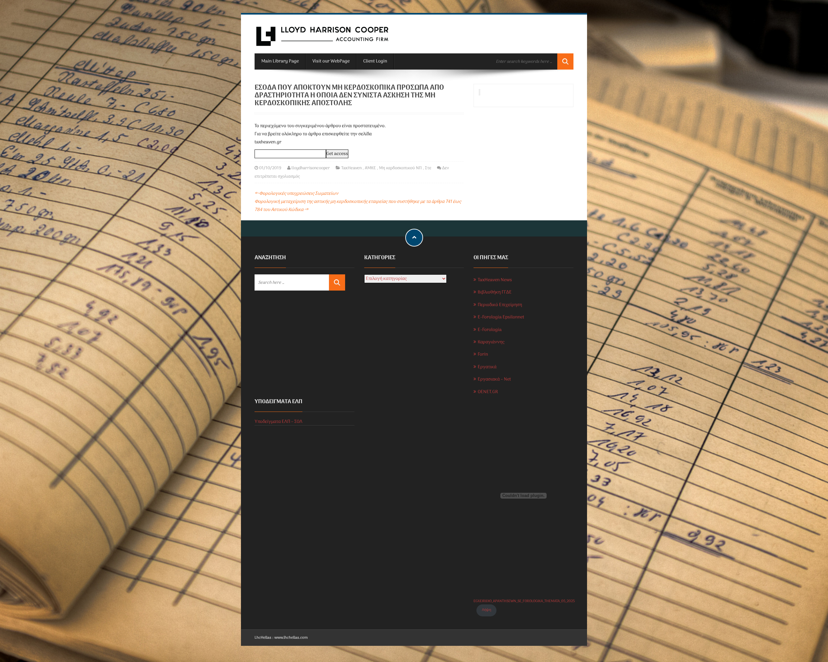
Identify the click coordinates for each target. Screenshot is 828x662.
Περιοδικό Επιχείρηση (500, 305)
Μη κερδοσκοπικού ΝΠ (400, 168)
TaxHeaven (351, 168)
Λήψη (486, 610)
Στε (428, 168)
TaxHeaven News (495, 280)
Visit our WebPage (331, 61)
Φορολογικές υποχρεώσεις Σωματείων (296, 193)
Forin (483, 354)
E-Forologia (490, 330)
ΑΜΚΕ (370, 168)
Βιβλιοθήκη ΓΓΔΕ (495, 292)
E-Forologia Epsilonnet (501, 317)
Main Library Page (280, 61)
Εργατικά (487, 367)
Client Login (375, 61)
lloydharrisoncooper (310, 168)
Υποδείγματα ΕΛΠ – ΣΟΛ (278, 421)
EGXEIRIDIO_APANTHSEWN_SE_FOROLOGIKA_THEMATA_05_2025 (524, 601)
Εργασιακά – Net (494, 379)
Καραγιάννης (491, 342)
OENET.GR (488, 392)
